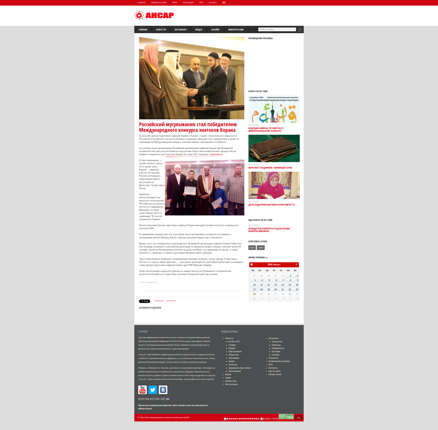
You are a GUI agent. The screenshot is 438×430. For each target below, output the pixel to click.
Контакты (273, 368)
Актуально (180, 29)
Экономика (234, 358)
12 (268, 285)
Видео (198, 29)
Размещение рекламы (279, 361)
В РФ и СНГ (234, 341)
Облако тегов (274, 374)
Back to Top (299, 417)
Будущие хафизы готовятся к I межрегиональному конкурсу (266, 129)
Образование (235, 351)
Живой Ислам (236, 29)
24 (254, 294)
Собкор (232, 345)
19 (268, 289)
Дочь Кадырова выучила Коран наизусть (271, 204)
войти (174, 2)
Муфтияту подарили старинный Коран (270, 167)
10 (254, 285)
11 (261, 285)
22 (290, 289)
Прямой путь (278, 348)
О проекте (273, 358)
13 (275, 285)
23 (297, 289)
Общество (234, 355)
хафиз (260, 248)
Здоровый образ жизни (240, 368)
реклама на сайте (159, 2)
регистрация (188, 2)
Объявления (235, 371)
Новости (161, 29)
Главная (143, 29)
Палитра (233, 364)
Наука (231, 361)
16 (297, 285)
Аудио (228, 377)
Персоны (276, 345)
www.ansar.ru (201, 405)
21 (282, 289)
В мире (232, 348)
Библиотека (231, 381)
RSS (201, 2)
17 (254, 289)
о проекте (141, 2)
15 (290, 285)
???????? (159, 301)
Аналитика (277, 341)
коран (252, 248)
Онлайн (215, 29)
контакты (213, 2)
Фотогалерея (231, 384)
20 (275, 289)
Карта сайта (274, 371)
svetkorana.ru (216, 154)
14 (282, 285)
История (276, 351)
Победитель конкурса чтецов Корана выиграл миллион (269, 230)
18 (261, 289)
